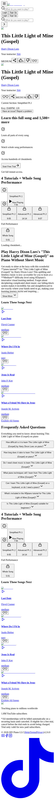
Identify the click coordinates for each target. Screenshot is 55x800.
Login (4, 12)
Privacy (40, 732)
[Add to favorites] (34, 61)
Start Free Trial (9, 166)
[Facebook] (7, 736)
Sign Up (13, 12)
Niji (18, 54)
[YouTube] (3, 736)
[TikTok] (27, 797)
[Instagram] (10, 736)
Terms (33, 732)
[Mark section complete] (4, 203)
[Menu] (4, 3)
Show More (7, 296)
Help (27, 732)
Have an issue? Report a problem (17, 111)
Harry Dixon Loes (10, 49)
